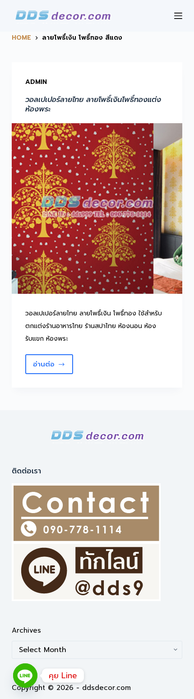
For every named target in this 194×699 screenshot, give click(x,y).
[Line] (25, 675)
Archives (26, 630)
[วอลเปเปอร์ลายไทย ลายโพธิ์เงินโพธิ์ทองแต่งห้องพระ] (97, 208)
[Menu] (178, 16)
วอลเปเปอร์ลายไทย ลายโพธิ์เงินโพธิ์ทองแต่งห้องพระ (93, 104)
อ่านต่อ (53, 366)
